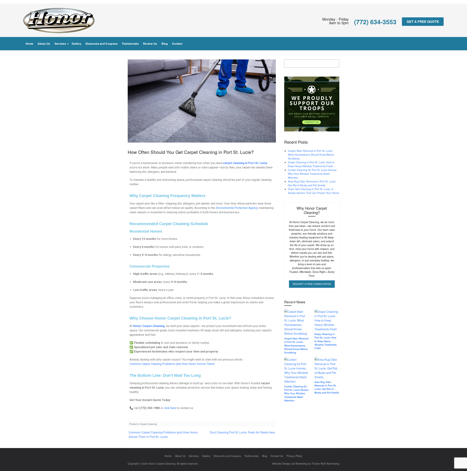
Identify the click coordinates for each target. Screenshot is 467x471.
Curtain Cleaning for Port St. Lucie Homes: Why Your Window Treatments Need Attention (312, 173)
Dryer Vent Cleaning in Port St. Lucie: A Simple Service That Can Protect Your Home (313, 191)
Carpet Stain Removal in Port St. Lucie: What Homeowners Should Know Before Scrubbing (311, 154)
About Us (44, 44)
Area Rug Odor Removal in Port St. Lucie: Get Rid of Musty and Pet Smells (312, 183)
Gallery (76, 44)
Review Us (150, 44)
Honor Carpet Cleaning (149, 326)
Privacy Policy (294, 456)
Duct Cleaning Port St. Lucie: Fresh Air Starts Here (242, 432)
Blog (164, 44)
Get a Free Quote (423, 21)
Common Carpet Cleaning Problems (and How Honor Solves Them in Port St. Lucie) (163, 434)
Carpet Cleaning (148, 424)
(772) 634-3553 (375, 21)
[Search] (439, 42)
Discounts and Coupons (101, 44)
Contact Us (276, 456)
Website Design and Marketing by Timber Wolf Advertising (305, 463)
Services (60, 44)
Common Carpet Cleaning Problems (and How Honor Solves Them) (172, 364)
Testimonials (130, 44)
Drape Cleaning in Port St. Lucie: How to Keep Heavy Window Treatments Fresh (311, 164)
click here (170, 408)
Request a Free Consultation (312, 284)
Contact (177, 44)
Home (29, 44)
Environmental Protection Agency (237, 208)
